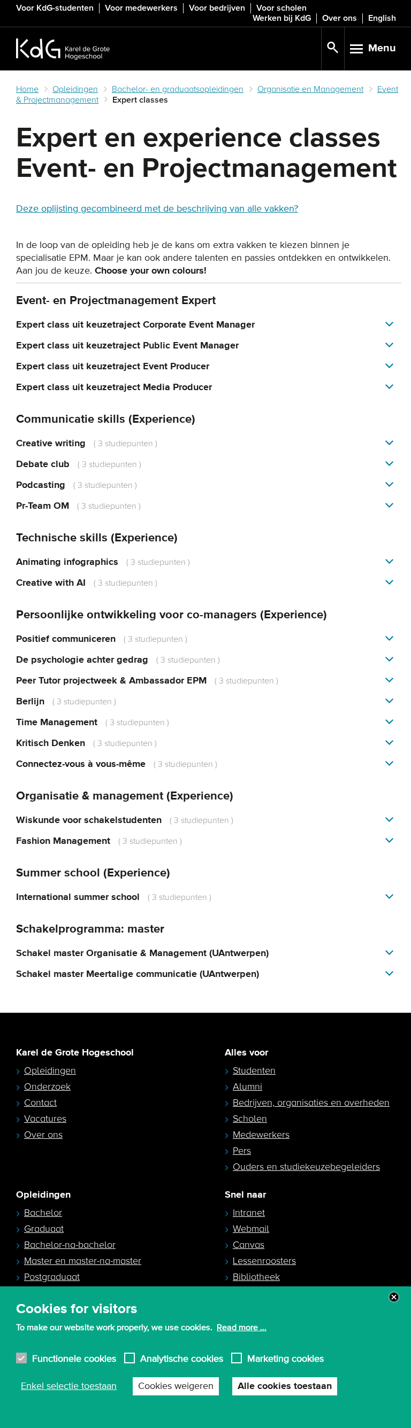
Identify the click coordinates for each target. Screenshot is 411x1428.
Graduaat (44, 1229)
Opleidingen (75, 89)
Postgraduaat (52, 1277)
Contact (40, 1102)
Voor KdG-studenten (55, 8)
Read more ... (242, 1327)
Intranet (249, 1213)
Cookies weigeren (176, 1386)
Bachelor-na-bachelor (70, 1245)
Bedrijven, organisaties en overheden (311, 1102)
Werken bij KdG (282, 18)
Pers (242, 1151)
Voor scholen (281, 8)
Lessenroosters (264, 1261)
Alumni (247, 1086)
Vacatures (45, 1118)
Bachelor (43, 1213)
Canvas (248, 1245)
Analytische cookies (181, 1358)
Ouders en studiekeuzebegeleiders (306, 1167)
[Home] (168, 48)
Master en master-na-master (82, 1261)
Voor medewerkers (141, 8)
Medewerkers (261, 1134)
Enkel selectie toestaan (69, 1386)
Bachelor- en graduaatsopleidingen (177, 89)
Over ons (339, 18)
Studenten (254, 1070)
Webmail (251, 1229)
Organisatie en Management (310, 89)
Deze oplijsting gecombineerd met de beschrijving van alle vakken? (157, 209)
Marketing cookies (285, 1358)
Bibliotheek (256, 1277)
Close (393, 1297)
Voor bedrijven (217, 8)
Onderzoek (47, 1086)
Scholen (250, 1118)
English (382, 18)
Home (27, 89)
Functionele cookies (74, 1358)
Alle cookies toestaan (285, 1386)
